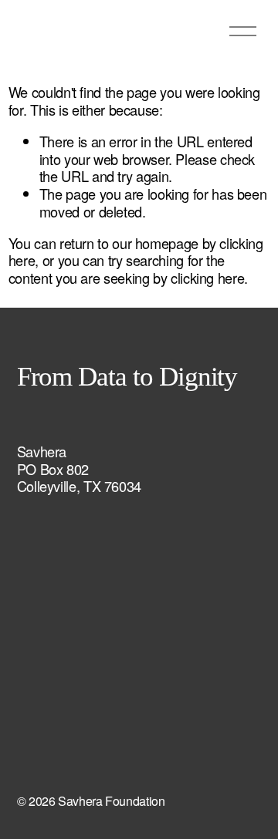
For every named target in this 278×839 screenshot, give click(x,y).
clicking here (207, 278)
